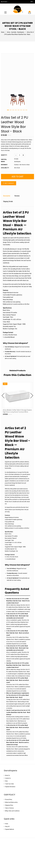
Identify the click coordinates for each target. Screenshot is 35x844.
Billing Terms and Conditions (12, 811)
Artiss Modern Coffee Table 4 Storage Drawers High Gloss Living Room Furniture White (17, 411)
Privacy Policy (8, 799)
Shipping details (8, 201)
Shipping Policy (9, 805)
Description (6, 196)
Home (2, 32)
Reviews (17, 196)
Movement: (4, 164)
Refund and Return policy (11, 802)
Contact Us (8, 778)
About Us (7, 775)
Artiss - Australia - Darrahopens (15, 32)
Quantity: (4, 155)
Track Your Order (9, 784)
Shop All (7, 826)
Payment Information (10, 786)
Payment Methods (9, 829)
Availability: (5, 167)
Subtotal (4, 159)
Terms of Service (9, 808)
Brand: (3, 161)
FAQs (6, 781)
